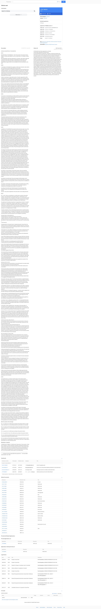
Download (55, 593)
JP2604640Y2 (4, 494)
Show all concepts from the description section (10, 599)
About (37, 607)
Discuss (55, 44)
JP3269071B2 (4, 498)
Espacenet (47, 44)
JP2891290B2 (4, 488)
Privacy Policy (59, 607)
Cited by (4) (44, 41)
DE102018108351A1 (5, 469)
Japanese (48, 16)
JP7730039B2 (4, 471)
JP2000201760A (4, 513)
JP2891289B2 (4, 496)
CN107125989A (4, 465)
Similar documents (54, 41)
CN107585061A (4, 467)
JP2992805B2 (4, 505)
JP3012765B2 (4, 492)
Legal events (48, 41)
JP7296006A (4, 543)
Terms (55, 607)
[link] (3, 597)
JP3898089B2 (4, 503)
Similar (49, 13)
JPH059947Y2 (4, 530)
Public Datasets (49, 607)
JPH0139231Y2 (4, 532)
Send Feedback (42, 607)
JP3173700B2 (4, 486)
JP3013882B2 (4, 490)
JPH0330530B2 (4, 522)
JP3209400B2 (4, 507)
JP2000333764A (4, 515)
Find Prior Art (44, 13)
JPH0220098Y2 (4, 526)
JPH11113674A (4, 528)
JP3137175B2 (4, 484)
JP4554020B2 (4, 509)
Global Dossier (51, 44)
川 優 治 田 (45, 18)
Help (64, 607)
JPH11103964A (4, 511)
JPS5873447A (4, 524)
